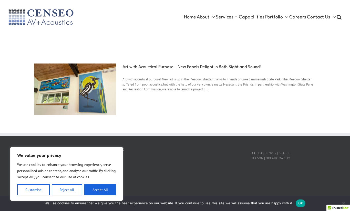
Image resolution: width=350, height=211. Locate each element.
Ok (300, 203)
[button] (339, 17)
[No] (343, 203)
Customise (33, 189)
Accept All (100, 189)
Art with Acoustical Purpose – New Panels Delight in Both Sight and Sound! (191, 67)
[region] (66, 174)
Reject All (67, 189)
